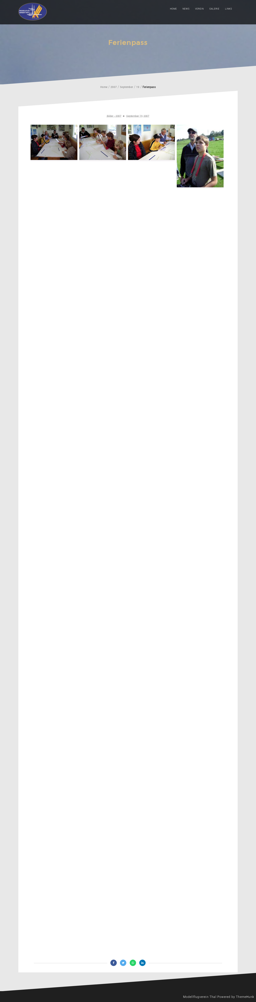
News (186, 9)
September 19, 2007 (137, 116)
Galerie (214, 9)
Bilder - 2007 (114, 116)
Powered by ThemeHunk (235, 997)
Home (173, 9)
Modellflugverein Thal (199, 997)
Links (228, 9)
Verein (199, 9)
